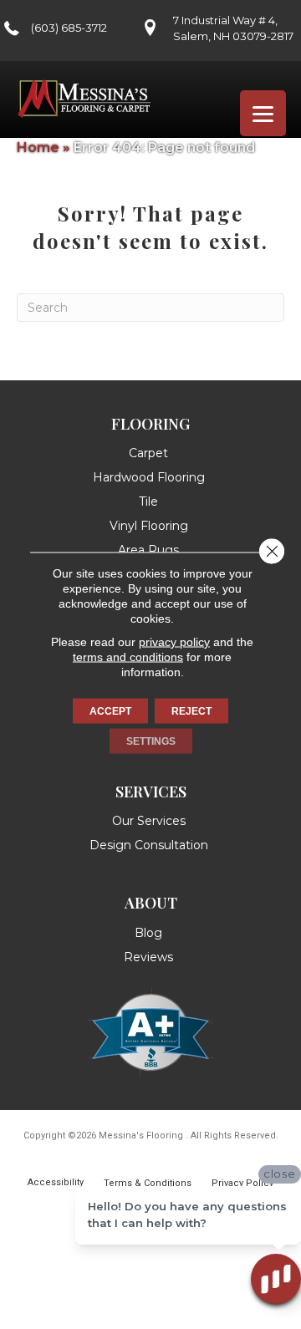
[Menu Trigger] (263, 113)
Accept (110, 711)
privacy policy (174, 642)
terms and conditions (128, 657)
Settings (151, 741)
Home (38, 147)
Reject (191, 711)
